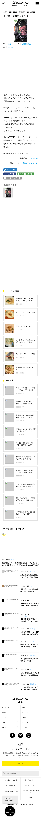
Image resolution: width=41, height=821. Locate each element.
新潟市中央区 (26, 44)
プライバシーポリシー (10, 791)
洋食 (9, 44)
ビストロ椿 (33, 158)
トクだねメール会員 (10, 780)
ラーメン (5, 717)
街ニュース (5, 707)
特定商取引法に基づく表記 (31, 791)
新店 (23, 707)
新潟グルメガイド (30, 163)
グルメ (4, 712)
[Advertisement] (20, 71)
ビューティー (26, 722)
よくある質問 (10, 785)
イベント (25, 712)
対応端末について (31, 785)
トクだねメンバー (31, 780)
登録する (20, 763)
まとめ (24, 727)
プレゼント (5, 727)
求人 (30, 797)
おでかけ (25, 717)
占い (3, 722)
